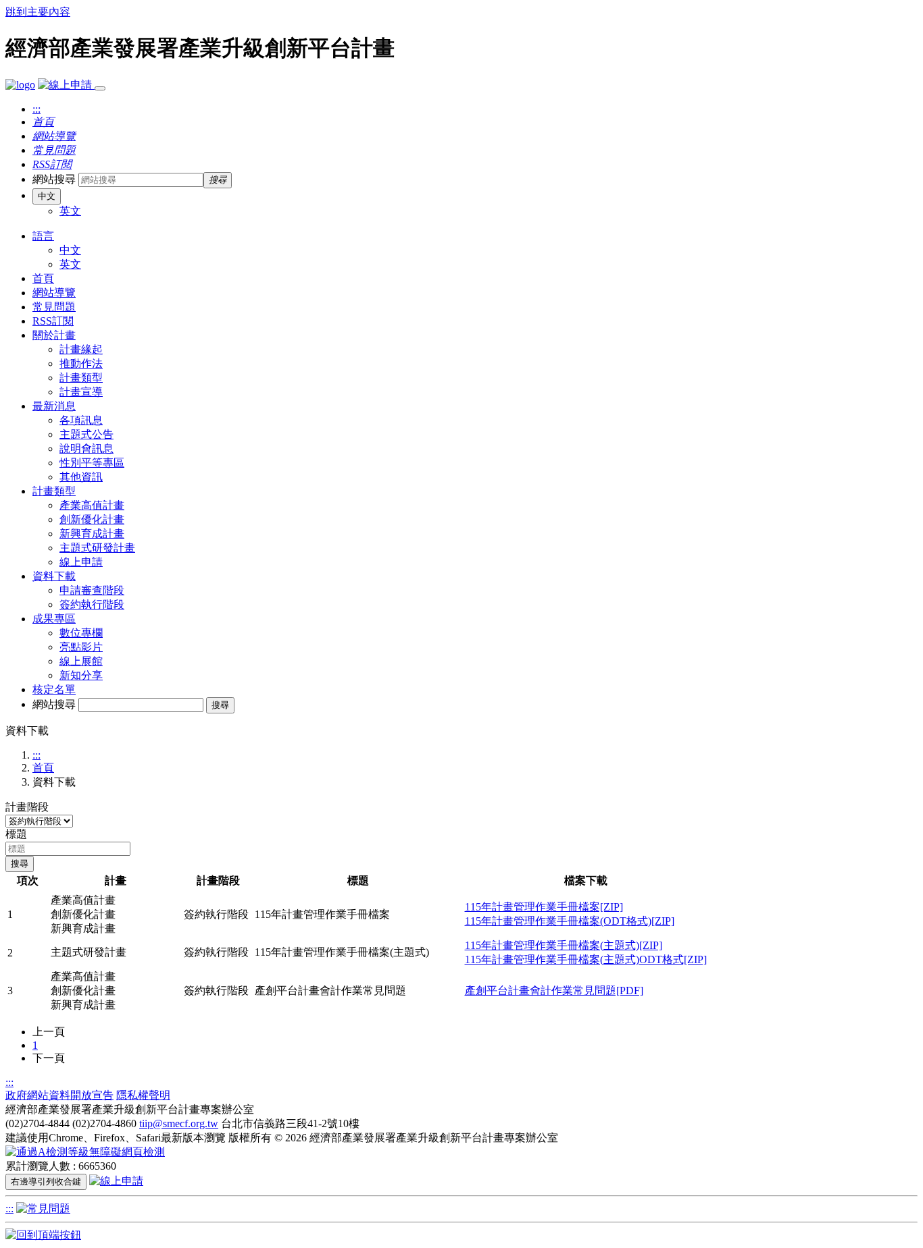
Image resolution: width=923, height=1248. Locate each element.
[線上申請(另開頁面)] (66, 84)
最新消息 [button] (54, 406)
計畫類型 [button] (54, 491)
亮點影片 (81, 647)
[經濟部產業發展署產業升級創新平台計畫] (20, 84)
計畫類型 (81, 377)
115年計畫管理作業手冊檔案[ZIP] (544, 907)
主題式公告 (86, 434)
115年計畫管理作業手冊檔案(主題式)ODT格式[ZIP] (586, 959)
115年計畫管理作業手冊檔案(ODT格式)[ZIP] (569, 921)
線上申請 (81, 562)
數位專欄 (81, 633)
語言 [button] (43, 236)
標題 (16, 834)
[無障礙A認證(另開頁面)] (85, 1152)
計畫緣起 (81, 349)
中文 (46, 196)
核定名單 (54, 689)
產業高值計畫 (91, 505)
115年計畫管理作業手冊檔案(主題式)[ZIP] (563, 945)
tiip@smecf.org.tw (178, 1123)
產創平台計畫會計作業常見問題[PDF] (554, 990)
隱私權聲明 (143, 1095)
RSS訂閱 (53, 321)
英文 (70, 211)
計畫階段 (27, 807)
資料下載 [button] (54, 576)
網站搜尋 (54, 179)
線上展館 (81, 661)
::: (36, 109)
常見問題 (54, 307)
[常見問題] (43, 1208)
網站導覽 (54, 292)
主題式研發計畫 (97, 547)
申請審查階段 (91, 590)
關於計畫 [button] (54, 335)
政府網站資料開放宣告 (59, 1095)
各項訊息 (81, 420)
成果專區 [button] (54, 618)
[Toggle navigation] (100, 88)
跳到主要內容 (37, 12)
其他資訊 (81, 477)
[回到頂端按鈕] (43, 1235)
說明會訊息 (86, 448)
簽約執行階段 (91, 604)
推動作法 (81, 363)
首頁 (43, 278)
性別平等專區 (91, 462)
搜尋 (220, 705)
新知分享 (81, 675)
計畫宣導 (81, 392)
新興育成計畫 (91, 533)
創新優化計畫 (91, 519)
